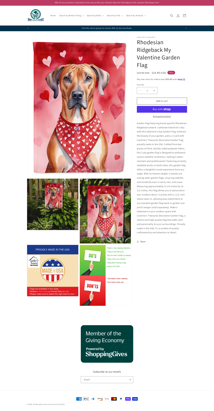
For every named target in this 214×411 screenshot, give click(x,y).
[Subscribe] (130, 379)
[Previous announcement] (28, 28)
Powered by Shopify (57, 404)
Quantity (140, 84)
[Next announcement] (186, 28)
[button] (71, 15)
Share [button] (143, 241)
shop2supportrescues (41, 404)
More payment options (162, 116)
